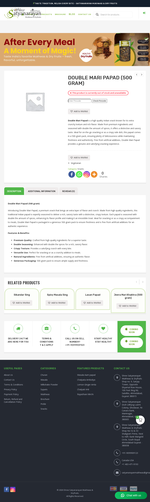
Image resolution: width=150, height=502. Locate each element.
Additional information (41, 191)
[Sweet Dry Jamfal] (137, 74)
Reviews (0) (68, 191)
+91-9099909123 (74, 345)
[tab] (14, 191)
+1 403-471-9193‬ (130, 464)
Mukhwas (45, 394)
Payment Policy (11, 394)
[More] (94, 174)
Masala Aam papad (86, 374)
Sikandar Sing (22, 294)
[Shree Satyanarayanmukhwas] (22, 12)
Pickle (43, 404)
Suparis (44, 389)
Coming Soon (133, 331)
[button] (79, 111)
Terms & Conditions (13, 384)
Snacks (80, 169)
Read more (24, 289)
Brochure (45, 399)
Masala (44, 379)
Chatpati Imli (83, 389)
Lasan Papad (92, 294)
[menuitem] (46, 13)
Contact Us (9, 379)
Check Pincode (99, 100)
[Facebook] (71, 174)
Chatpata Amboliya (86, 379)
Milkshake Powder (49, 384)
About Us (8, 374)
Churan (44, 374)
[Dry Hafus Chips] (142, 74)
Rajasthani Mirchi (85, 394)
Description (14, 191)
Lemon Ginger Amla (86, 384)
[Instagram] (86, 174)
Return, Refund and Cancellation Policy (13, 400)
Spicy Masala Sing (57, 294)
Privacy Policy (10, 389)
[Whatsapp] (79, 174)
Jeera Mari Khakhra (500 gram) (128, 296)
